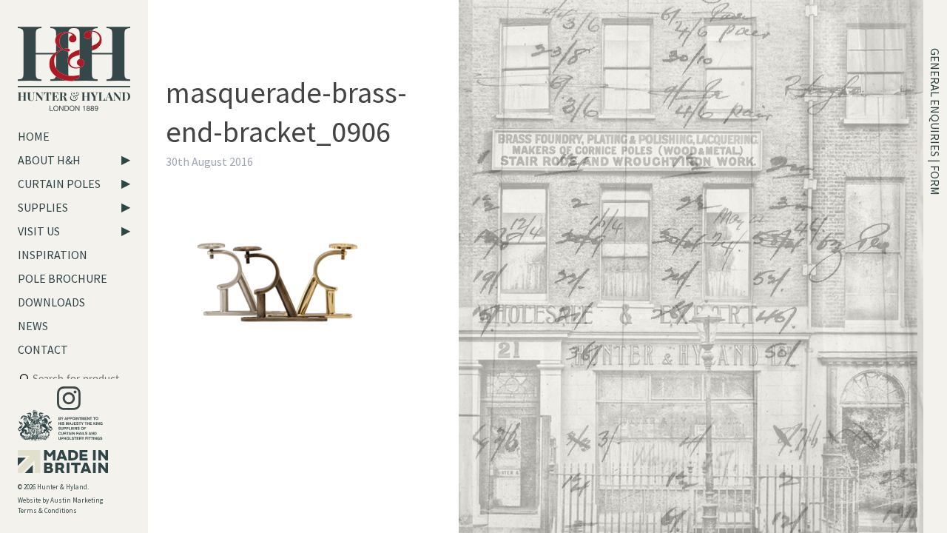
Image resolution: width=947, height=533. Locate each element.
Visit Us (39, 231)
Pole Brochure (62, 278)
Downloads (51, 302)
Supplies (43, 207)
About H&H (49, 159)
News (33, 325)
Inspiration (52, 254)
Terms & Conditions (47, 510)
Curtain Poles (59, 183)
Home (34, 136)
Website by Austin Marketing (60, 500)
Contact (43, 349)
